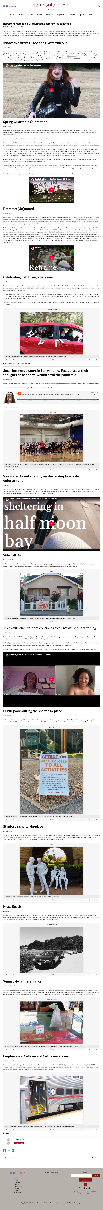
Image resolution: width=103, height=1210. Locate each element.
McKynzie (77, 58)
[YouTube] (12, 6)
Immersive (17, 1184)
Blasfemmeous (71, 56)
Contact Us (17, 1192)
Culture (17, 1182)
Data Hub (17, 1178)
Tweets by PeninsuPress (50, 1172)
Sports (18, 1180)
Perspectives (17, 1186)
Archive (85, 1180)
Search (85, 1172)
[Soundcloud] (15, 6)
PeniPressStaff (19, 1139)
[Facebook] (4, 6)
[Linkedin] (13, 1150)
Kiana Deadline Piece (14, 407)
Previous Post (8, 1158)
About (17, 1190)
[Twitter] (9, 6)
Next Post (96, 1158)
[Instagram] (7, 6)
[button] (99, 6)
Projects (17, 1188)
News (17, 1176)
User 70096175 (6, 407)
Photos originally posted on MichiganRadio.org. (17, 363)
